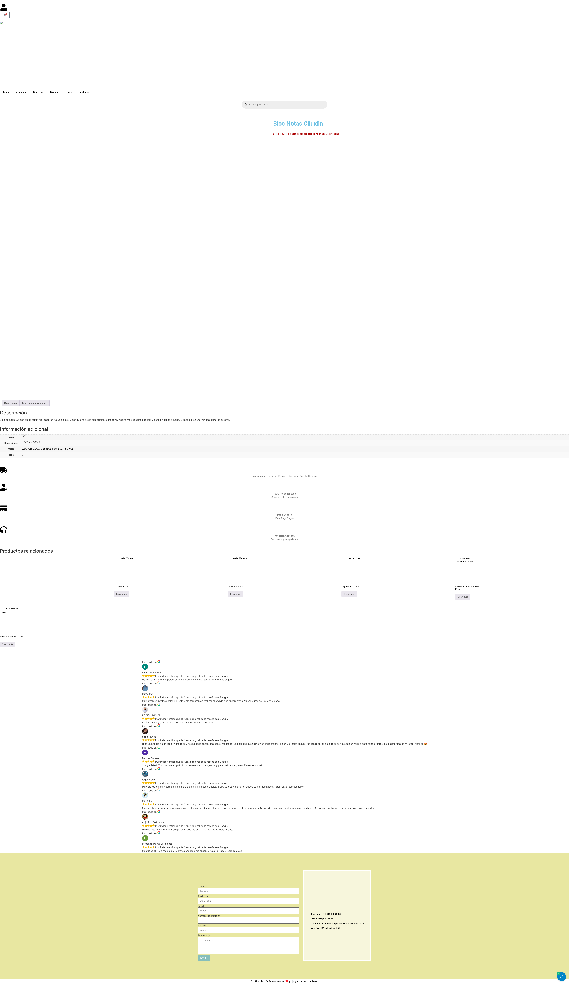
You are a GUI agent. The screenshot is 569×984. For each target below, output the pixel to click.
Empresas (38, 92)
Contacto (83, 92)
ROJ (60, 449)
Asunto (202, 925)
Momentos (21, 92)
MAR (48, 449)
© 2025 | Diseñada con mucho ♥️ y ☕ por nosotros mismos (284, 981)
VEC (66, 449)
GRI (43, 449)
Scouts (68, 92)
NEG (54, 449)
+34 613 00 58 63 (331, 914)
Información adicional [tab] (34, 403)
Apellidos (203, 896)
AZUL (31, 449)
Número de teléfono (209, 916)
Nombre (202, 886)
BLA (37, 449)
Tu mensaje (204, 935)
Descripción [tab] (11, 403)
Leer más (121, 594)
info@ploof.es (325, 919)
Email (201, 906)
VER (71, 449)
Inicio (6, 92)
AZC (24, 449)
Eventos (54, 92)
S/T (24, 455)
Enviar (203, 957)
